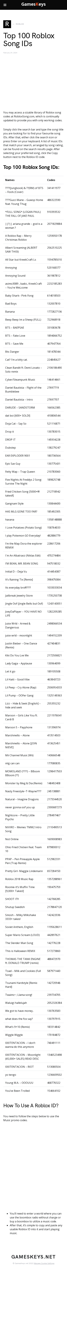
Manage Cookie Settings (44, 1263)
